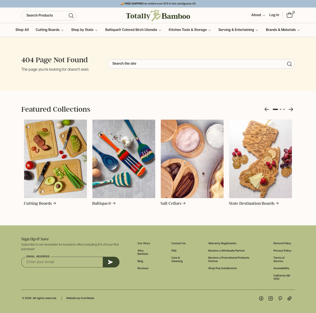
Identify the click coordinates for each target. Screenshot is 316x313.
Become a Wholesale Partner (226, 250)
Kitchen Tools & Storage (188, 30)
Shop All (22, 30)
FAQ (173, 250)
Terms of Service (279, 260)
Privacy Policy (282, 250)
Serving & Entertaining (236, 30)
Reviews (143, 268)
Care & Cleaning (177, 260)
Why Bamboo (143, 252)
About (256, 15)
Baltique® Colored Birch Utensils (131, 30)
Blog (140, 261)
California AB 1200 (281, 277)
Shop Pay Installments (222, 268)
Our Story (144, 243)
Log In (274, 15)
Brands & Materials (281, 30)
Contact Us (178, 243)
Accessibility (281, 268)
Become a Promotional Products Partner (228, 260)
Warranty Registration (222, 243)
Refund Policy (282, 243)
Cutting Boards (48, 30)
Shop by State (82, 30)
